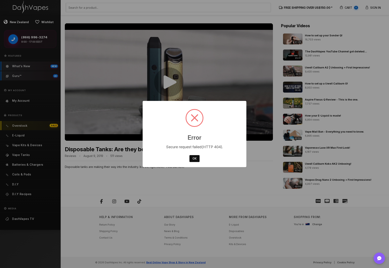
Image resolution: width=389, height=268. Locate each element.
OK (194, 158)
